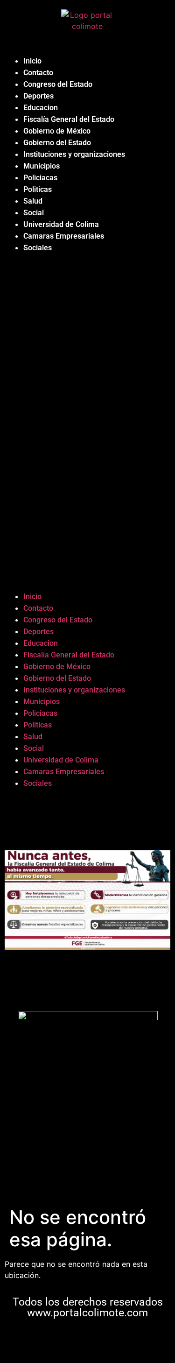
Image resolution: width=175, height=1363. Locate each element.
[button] (87, 422)
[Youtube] (115, 1339)
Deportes (38, 96)
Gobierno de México (57, 131)
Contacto (38, 72)
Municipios (41, 166)
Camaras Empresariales (63, 236)
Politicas (37, 189)
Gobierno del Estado (57, 142)
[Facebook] (59, 1339)
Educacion (40, 107)
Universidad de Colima (61, 224)
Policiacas (40, 177)
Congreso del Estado (57, 84)
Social (33, 212)
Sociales (37, 247)
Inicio (32, 60)
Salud (32, 201)
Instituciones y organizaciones (74, 154)
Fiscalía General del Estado (68, 119)
